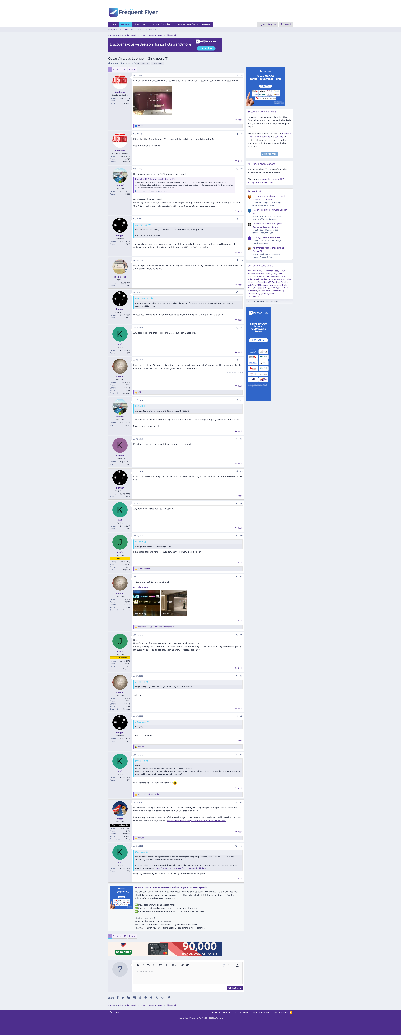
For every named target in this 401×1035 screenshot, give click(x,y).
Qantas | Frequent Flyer (262, 232)
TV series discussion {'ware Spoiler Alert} (269, 211)
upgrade (279, 137)
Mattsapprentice (261, 288)
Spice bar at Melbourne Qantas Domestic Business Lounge (267, 225)
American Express (260, 243)
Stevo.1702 (256, 285)
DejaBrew (259, 273)
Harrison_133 (259, 271)
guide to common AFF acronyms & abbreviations (266, 180)
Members (149, 29)
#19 (241, 802)
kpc (266, 273)
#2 (241, 133)
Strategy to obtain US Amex (266, 237)
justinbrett (252, 293)
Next (131, 69)
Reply (240, 119)
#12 (241, 503)
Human (282, 273)
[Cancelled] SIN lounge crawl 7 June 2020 (155, 179)
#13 (241, 535)
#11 (241, 471)
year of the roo (268, 285)
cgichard (270, 293)
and (144, 569)
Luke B (279, 282)
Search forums (126, 29)
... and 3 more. (253, 296)
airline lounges (143, 63)
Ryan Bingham (282, 288)
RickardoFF (252, 290)
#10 (241, 439)
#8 (241, 359)
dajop (288, 279)
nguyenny (262, 293)
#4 (241, 218)
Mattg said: (140, 852)
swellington (265, 279)
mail (249, 285)
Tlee (274, 282)
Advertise (283, 1012)
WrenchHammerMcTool (268, 290)
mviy (250, 279)
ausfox (262, 276)
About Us (216, 1012)
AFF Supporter (121, 558)
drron (250, 271)
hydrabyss (275, 279)
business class (157, 63)
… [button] (120, 69)
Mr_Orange (273, 273)
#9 (241, 400)
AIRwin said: (140, 722)
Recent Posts (255, 191)
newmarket (281, 276)
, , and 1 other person (156, 627)
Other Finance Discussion (263, 205)
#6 (241, 292)
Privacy (254, 1012)
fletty (281, 290)
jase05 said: (140, 682)
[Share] (238, 75)
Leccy (276, 271)
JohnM (272, 288)
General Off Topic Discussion (264, 219)
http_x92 (267, 282)
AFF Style (115, 1012)
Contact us (226, 1012)
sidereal (286, 282)
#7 (241, 327)
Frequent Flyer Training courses (269, 135)
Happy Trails (281, 285)
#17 (241, 716)
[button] (148, 24)
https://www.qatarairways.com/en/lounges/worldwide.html (196, 821)
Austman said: (141, 225)
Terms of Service (241, 1012)
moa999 (251, 273)
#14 (241, 576)
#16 (241, 676)
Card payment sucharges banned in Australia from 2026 (269, 197)
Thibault (256, 279)
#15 (241, 634)
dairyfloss (258, 282)
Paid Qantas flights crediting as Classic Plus (268, 249)
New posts (112, 29)
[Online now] (119, 182)
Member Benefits (186, 24)
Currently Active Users (260, 266)
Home (113, 24)
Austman (114, 63)
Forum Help (264, 1012)
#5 (241, 260)
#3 (241, 168)
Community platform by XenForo (200, 1018)
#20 (241, 845)
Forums (125, 24)
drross (250, 288)
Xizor (283, 279)
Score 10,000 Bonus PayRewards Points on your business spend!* (171, 887)
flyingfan (269, 271)
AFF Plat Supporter (121, 825)
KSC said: (139, 406)
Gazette (206, 24)
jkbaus (250, 282)
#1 (242, 75)
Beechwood (270, 276)
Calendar (139, 29)
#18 (241, 754)
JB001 (282, 271)
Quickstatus (253, 276)
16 (125, 69)
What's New (140, 24)
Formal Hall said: (142, 298)
